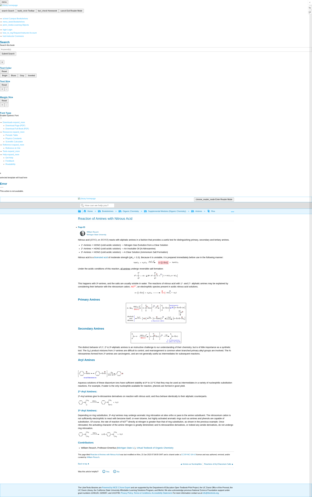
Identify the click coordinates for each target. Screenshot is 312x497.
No (118, 472)
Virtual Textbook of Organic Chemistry (155, 448)
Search (82, 206)
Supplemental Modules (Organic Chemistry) (167, 211)
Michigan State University (96, 235)
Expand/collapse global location (232, 210)
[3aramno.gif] (100, 437)
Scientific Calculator (14, 142)
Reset (4, 71)
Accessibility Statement (162, 493)
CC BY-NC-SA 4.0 (188, 454)
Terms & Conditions (142, 493)
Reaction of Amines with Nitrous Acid (105, 454)
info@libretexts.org (210, 493)
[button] (9, 161)
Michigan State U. (126, 448)
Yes (107, 472)
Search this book (7, 45)
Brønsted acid (101, 257)
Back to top (82, 464)
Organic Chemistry (130, 211)
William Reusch (93, 232)
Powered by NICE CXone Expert (116, 488)
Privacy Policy (127, 493)
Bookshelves (108, 211)
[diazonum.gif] (100, 378)
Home (90, 211)
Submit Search (8, 54)
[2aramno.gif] (98, 405)
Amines (198, 211)
